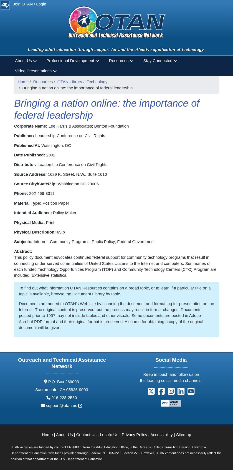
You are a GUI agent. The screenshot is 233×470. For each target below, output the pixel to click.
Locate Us (109, 434)
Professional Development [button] (70, 60)
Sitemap (183, 434)
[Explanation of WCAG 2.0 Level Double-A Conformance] (171, 403)
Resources (43, 82)
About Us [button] (24, 60)
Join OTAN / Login (29, 4)
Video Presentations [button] (34, 71)
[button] (151, 393)
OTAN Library (69, 82)
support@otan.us (64, 405)
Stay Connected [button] (158, 60)
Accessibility (161, 434)
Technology (97, 82)
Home (23, 82)
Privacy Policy (134, 434)
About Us (64, 434)
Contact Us (86, 434)
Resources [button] (119, 60)
